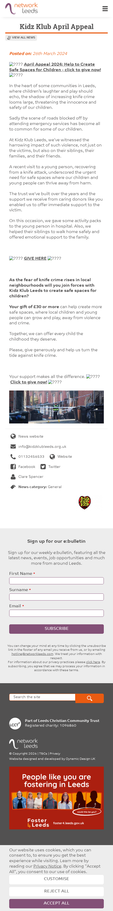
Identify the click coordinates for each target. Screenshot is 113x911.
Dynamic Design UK (80, 759)
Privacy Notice (47, 866)
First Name (20, 574)
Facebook (26, 467)
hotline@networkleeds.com (32, 654)
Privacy (55, 753)
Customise (56, 879)
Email (15, 606)
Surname (18, 590)
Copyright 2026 (25, 753)
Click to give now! (28, 382)
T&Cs (43, 753)
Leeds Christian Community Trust (68, 721)
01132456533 (31, 457)
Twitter (54, 467)
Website (65, 457)
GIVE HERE (35, 259)
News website (30, 437)
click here (93, 662)
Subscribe (57, 629)
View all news (23, 37)
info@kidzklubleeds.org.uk (42, 447)
